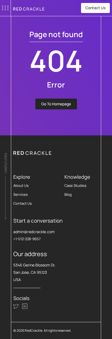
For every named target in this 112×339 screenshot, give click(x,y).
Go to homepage (56, 103)
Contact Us (95, 7)
